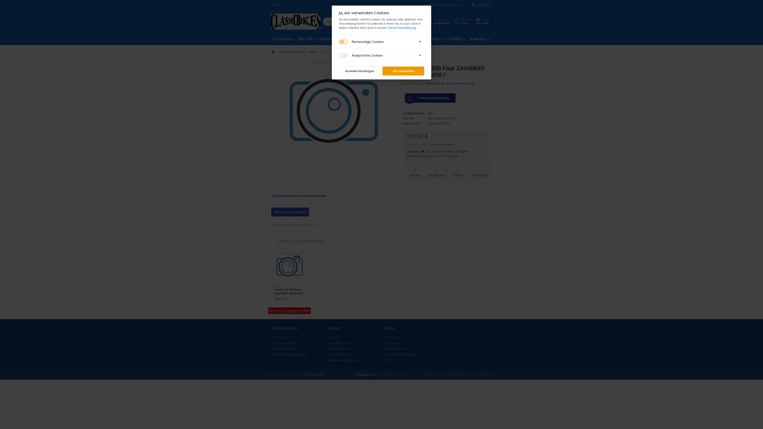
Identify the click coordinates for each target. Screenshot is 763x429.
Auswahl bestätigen (359, 71)
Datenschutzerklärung (402, 28)
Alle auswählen (403, 71)
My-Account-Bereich (408, 23)
